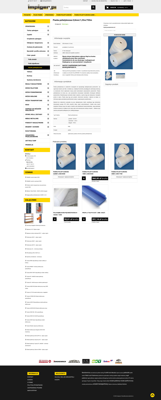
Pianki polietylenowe (64, 15)
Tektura (29, 72)
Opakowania (49, 15)
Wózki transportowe (33, 100)
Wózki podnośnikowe (33, 92)
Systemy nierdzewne (34, 80)
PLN (114, 1)
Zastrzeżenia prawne (34, 388)
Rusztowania (30, 131)
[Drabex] (108, 360)
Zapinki (29, 34)
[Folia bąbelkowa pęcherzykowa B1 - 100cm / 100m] (66, 185)
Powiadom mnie (119, 35)
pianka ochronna (78, 133)
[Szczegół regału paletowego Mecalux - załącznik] (39, 214)
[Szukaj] (93, 7)
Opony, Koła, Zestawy (33, 114)
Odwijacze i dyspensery (35, 43)
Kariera (30, 379)
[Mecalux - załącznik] (29, 204)
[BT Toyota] (45, 360)
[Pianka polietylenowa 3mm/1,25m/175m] (124, 144)
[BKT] (96, 360)
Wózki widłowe (31, 96)
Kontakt (85, 1)
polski (127, 1)
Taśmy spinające (32, 30)
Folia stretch (32, 59)
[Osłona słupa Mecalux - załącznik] (39, 204)
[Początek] (42, 7)
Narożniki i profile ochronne (36, 51)
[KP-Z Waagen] (86, 360)
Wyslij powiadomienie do (109, 27)
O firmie (30, 382)
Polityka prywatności (35, 385)
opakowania (71, 133)
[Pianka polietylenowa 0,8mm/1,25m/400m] (66, 144)
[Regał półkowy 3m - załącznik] (29, 214)
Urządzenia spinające (34, 39)
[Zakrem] (74, 360)
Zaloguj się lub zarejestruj (99, 1)
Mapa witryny (32, 390)
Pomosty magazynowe (34, 123)
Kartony (29, 76)
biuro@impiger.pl (47, 1)
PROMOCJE (29, 145)
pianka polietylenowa (87, 133)
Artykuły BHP (30, 141)
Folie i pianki (38, 15)
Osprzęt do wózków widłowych (33, 109)
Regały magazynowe (33, 84)
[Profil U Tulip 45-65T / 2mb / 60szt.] (95, 185)
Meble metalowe (31, 118)
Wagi (27, 105)
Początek (27, 15)
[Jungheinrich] (59, 360)
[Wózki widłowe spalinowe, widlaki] (118, 360)
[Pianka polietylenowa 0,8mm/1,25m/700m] (120, 37)
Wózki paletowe (31, 88)
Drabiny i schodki (32, 127)
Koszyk (57, 379)
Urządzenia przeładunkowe (31, 135)
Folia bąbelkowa (33, 63)
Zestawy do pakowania (34, 47)
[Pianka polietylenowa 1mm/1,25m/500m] (95, 144)
